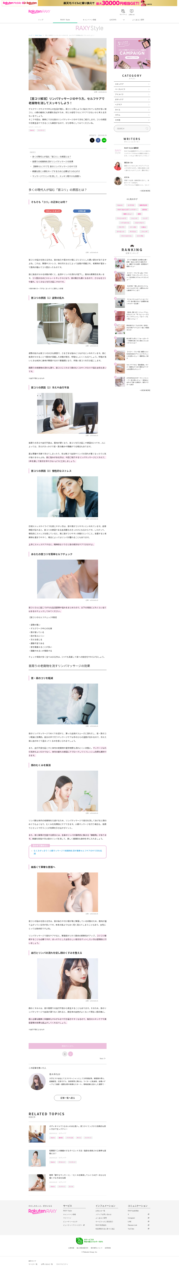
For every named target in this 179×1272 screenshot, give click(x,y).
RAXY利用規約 (101, 1225)
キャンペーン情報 (89, 20)
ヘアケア (118, 104)
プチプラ (121, 227)
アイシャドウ (121, 218)
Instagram (131, 1218)
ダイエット (62, 1162)
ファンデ (144, 231)
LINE (129, 1222)
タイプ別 (140, 236)
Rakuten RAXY (39, 12)
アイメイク (119, 94)
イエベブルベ (139, 223)
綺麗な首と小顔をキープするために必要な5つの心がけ (56, 171)
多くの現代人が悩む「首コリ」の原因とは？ (51, 156)
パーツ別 (133, 227)
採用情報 (108, 1248)
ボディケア (38, 127)
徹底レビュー (127, 214)
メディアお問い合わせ (103, 1214)
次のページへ (67, 1046)
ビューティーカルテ (70, 1222)
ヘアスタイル (125, 223)
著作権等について (96, 1248)
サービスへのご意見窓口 (104, 1222)
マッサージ (41, 130)
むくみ (71, 1186)
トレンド (134, 218)
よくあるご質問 (138, 20)
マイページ (67, 1218)
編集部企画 (143, 205)
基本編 (60, 1138)
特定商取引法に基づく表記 (105, 1229)
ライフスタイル (126, 236)
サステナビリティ (62, 1264)
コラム (117, 115)
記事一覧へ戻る (67, 1097)
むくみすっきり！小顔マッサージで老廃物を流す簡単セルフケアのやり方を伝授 (68, 852)
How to (32, 130)
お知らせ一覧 (100, 1211)
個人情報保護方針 (82, 1248)
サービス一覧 (33, 1264)
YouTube (131, 1229)
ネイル (117, 109)
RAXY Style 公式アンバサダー (127, 209)
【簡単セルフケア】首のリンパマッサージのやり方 (54, 166)
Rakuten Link (132, 1225)
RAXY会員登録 (133, 1211)
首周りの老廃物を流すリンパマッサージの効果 (52, 161)
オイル (79, 1138)
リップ (145, 218)
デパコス (133, 231)
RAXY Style (65, 20)
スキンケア (119, 84)
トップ (40, 20)
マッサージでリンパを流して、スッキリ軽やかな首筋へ (56, 176)
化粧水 (143, 227)
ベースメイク (120, 89)
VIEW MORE (145, 191)
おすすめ (131, 205)
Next (102, 1058)
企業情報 (71, 1248)
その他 (117, 120)
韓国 (139, 214)
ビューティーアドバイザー (72, 1225)
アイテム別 (70, 1138)
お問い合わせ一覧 (47, 1264)
